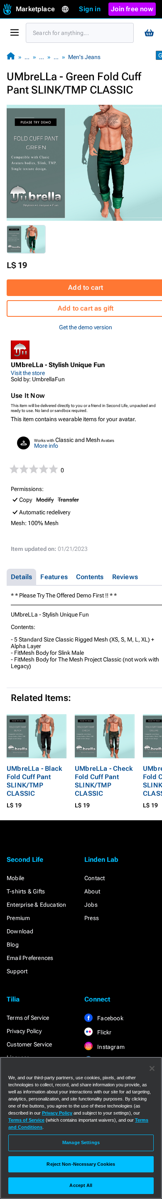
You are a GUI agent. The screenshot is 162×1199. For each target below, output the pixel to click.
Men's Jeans (84, 57)
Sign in (89, 9)
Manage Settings (81, 1142)
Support (17, 971)
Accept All (80, 1185)
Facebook (109, 1018)
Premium (18, 918)
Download (20, 931)
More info (46, 445)
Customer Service (29, 1044)
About (92, 891)
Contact (94, 878)
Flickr (103, 1032)
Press (91, 918)
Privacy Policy (24, 1031)
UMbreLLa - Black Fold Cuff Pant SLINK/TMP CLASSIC (34, 781)
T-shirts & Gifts (26, 891)
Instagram (110, 1047)
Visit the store (28, 373)
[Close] (152, 1068)
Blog (13, 944)
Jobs (91, 904)
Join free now (132, 9)
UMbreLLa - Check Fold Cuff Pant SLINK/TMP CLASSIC (104, 781)
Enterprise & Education (36, 904)
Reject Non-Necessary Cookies (81, 1164)
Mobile (15, 878)
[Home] (11, 57)
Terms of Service (28, 1017)
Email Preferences (30, 958)
